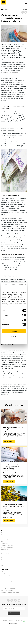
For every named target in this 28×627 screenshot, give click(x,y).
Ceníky (2, 541)
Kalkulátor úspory (5, 539)
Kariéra (3, 584)
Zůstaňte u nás (5, 549)
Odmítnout (14, 341)
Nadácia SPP (11, 620)
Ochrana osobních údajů (7, 590)
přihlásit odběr (14, 613)
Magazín (3, 586)
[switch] (24, 315)
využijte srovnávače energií (15, 360)
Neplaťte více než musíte (7, 547)
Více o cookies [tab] (22, 284)
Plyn (2, 532)
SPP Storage (5, 620)
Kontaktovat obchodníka (7, 575)
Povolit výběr (14, 336)
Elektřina (3, 535)
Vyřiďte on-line (4, 537)
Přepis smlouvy (4, 543)
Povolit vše (14, 331)
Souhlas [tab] (5, 284)
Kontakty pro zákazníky (7, 582)
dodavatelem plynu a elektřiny (9, 72)
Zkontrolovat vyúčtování (7, 545)
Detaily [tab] (13, 284)
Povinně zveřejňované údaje (8, 588)
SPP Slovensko (18, 620)
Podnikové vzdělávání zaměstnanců (10, 592)
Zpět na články (5, 9)
